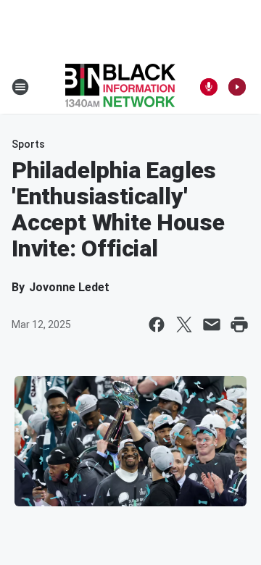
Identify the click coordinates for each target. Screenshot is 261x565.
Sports (28, 144)
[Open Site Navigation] (20, 87)
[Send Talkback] (209, 87)
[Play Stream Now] (237, 87)
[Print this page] (239, 324)
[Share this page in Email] (212, 324)
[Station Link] (120, 87)
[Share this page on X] (184, 324)
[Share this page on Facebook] (156, 324)
